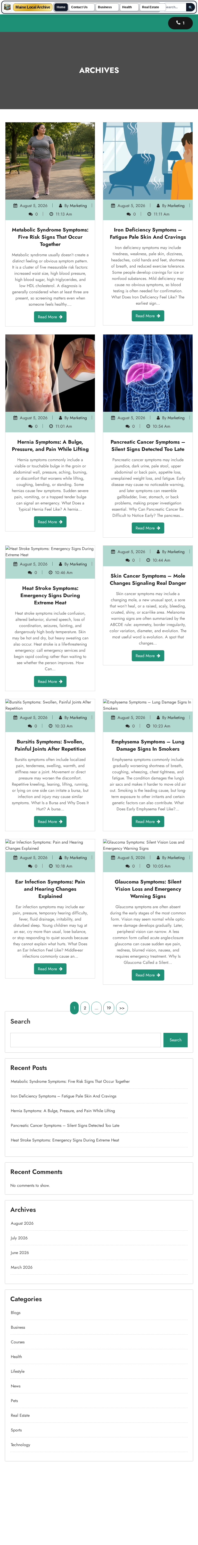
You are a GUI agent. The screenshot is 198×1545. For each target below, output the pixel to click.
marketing (78, 206)
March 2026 (21, 1267)
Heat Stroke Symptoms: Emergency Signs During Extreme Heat (50, 595)
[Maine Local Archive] (7, 7)
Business (105, 7)
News (15, 1386)
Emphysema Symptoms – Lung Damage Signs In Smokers (147, 745)
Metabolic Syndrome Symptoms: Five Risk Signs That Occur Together (50, 237)
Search (20, 1021)
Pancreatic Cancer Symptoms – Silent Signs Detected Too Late (148, 445)
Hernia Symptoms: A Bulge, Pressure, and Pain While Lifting (50, 445)
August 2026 (22, 1223)
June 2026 (20, 1253)
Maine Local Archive (32, 7)
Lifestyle (17, 1371)
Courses (17, 1342)
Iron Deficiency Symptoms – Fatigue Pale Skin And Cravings (148, 233)
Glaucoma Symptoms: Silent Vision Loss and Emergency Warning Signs (148, 889)
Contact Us (79, 7)
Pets (14, 1401)
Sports (16, 1430)
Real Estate (150, 7)
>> (122, 1008)
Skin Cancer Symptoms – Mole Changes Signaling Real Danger (148, 592)
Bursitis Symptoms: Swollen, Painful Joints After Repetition (50, 745)
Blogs (15, 1313)
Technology (20, 1445)
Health (127, 7)
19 (109, 1008)
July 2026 (19, 1238)
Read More (47, 317)
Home (61, 7)
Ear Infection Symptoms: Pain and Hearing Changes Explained (50, 889)
